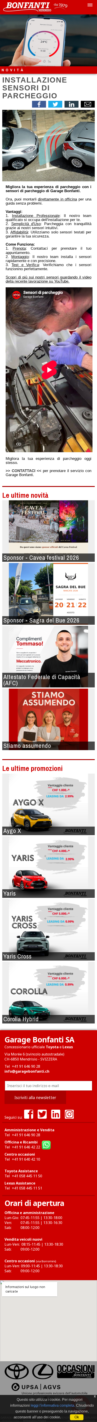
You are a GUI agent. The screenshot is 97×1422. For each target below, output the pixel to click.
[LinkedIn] (55, 1117)
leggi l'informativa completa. (53, 1405)
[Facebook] (28, 1117)
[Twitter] (42, 1117)
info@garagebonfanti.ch (27, 1071)
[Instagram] (69, 1117)
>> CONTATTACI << (23, 470)
